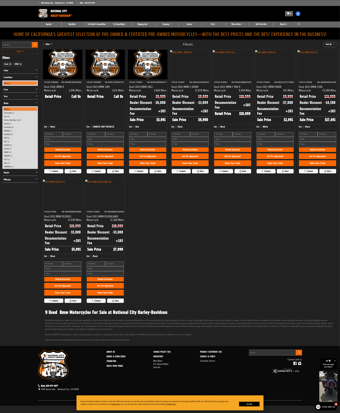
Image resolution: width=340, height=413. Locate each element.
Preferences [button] (171, 404)
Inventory (158, 379)
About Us (111, 374)
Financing (111, 384)
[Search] (35, 45)
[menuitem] (20, 83)
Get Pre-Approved (63, 167)
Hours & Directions (116, 379)
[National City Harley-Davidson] (43, 13)
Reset (19, 51)
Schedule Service (207, 383)
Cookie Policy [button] (116, 404)
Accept (249, 404)
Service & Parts (207, 379)
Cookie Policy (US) (162, 374)
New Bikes (157, 383)
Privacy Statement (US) (211, 374)
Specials (157, 389)
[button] (298, 13)
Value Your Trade (63, 174)
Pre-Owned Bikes (161, 386)
